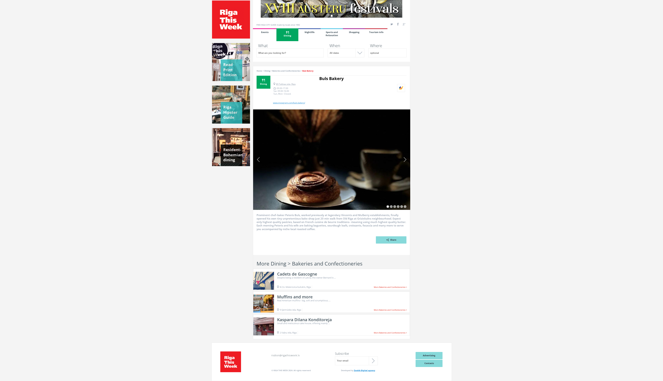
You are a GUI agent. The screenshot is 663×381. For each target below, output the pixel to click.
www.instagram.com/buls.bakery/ (289, 102)
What (263, 45)
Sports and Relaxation (332, 34)
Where (376, 45)
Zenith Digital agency (364, 370)
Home (259, 70)
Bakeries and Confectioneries (286, 70)
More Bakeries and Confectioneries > (390, 287)
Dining (287, 35)
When (334, 45)
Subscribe (342, 353)
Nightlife (310, 32)
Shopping (354, 32)
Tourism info (376, 32)
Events (264, 32)
